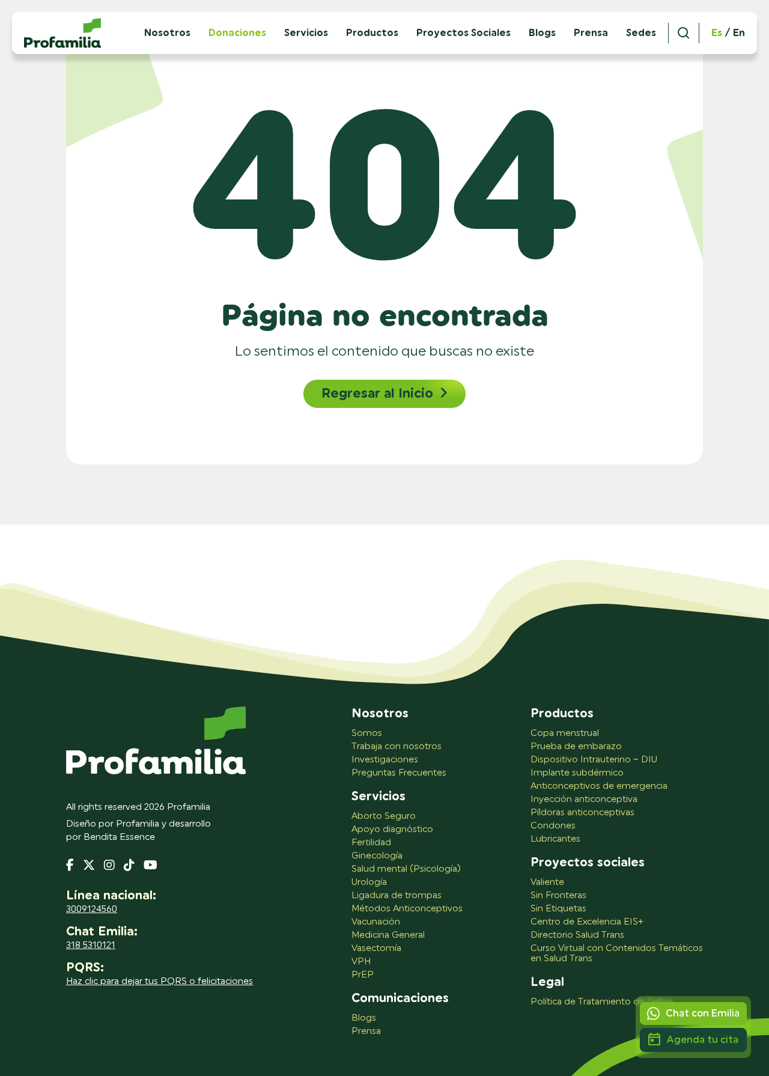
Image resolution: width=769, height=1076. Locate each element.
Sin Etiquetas (558, 908)
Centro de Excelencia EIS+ (586, 921)
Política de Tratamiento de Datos (601, 1001)
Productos (372, 33)
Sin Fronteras (558, 895)
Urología (369, 882)
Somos (366, 733)
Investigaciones (384, 759)
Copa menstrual (564, 733)
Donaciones (237, 33)
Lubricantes (555, 838)
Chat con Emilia (703, 1013)
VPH (361, 961)
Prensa (591, 33)
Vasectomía (376, 948)
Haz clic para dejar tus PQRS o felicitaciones (159, 981)
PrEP (362, 974)
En (739, 33)
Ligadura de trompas (396, 895)
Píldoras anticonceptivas (582, 812)
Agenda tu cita (702, 1039)
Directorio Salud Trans (577, 935)
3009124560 (91, 909)
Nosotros (380, 714)
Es (716, 33)
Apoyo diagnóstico (392, 829)
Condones (553, 825)
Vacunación (375, 921)
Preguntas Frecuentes (398, 772)
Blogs (542, 33)
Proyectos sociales (587, 863)
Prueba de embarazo (576, 746)
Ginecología (377, 855)
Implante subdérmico (577, 772)
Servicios (306, 33)
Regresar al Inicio (377, 393)
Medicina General (388, 935)
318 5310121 (90, 945)
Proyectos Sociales (463, 33)
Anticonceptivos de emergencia (598, 786)
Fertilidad (371, 842)
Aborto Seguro (383, 816)
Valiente (547, 882)
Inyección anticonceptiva (583, 799)
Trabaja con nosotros (396, 746)
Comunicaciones (400, 998)
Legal (547, 982)
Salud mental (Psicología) (406, 869)
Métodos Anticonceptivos (407, 908)
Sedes (641, 33)
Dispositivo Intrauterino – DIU (593, 759)
